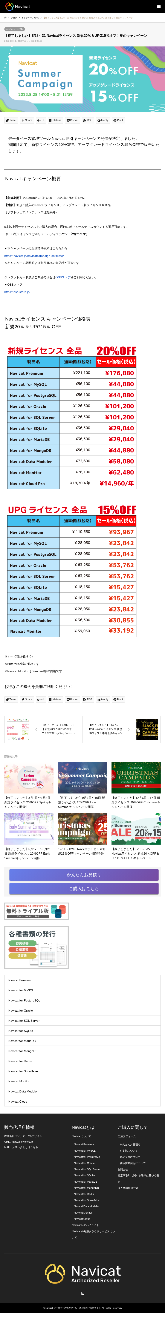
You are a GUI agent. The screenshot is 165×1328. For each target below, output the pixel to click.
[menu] (158, 6)
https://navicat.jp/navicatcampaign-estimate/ (34, 255)
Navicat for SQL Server (24, 1020)
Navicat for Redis (20, 1061)
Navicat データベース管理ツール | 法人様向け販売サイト (73, 1308)
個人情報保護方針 (128, 1187)
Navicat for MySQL (21, 990)
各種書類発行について (133, 1163)
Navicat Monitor (19, 1081)
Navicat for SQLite (20, 1030)
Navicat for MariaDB (22, 1041)
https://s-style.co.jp (22, 1141)
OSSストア (63, 277)
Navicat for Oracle (20, 1010)
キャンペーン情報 (14, 29)
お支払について (129, 1150)
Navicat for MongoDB (22, 1051)
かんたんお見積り (84, 874)
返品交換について (130, 1157)
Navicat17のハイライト (85, 1225)
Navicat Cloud (17, 1101)
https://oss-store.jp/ (17, 292)
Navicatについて (81, 1136)
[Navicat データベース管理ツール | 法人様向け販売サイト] (17, 6)
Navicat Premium (20, 980)
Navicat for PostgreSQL (24, 1000)
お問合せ (123, 1169)
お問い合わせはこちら (25, 1147)
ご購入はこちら (84, 888)
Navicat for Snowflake (23, 1071)
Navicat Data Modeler (23, 1091)
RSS (82, 1293)
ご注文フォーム (127, 1136)
